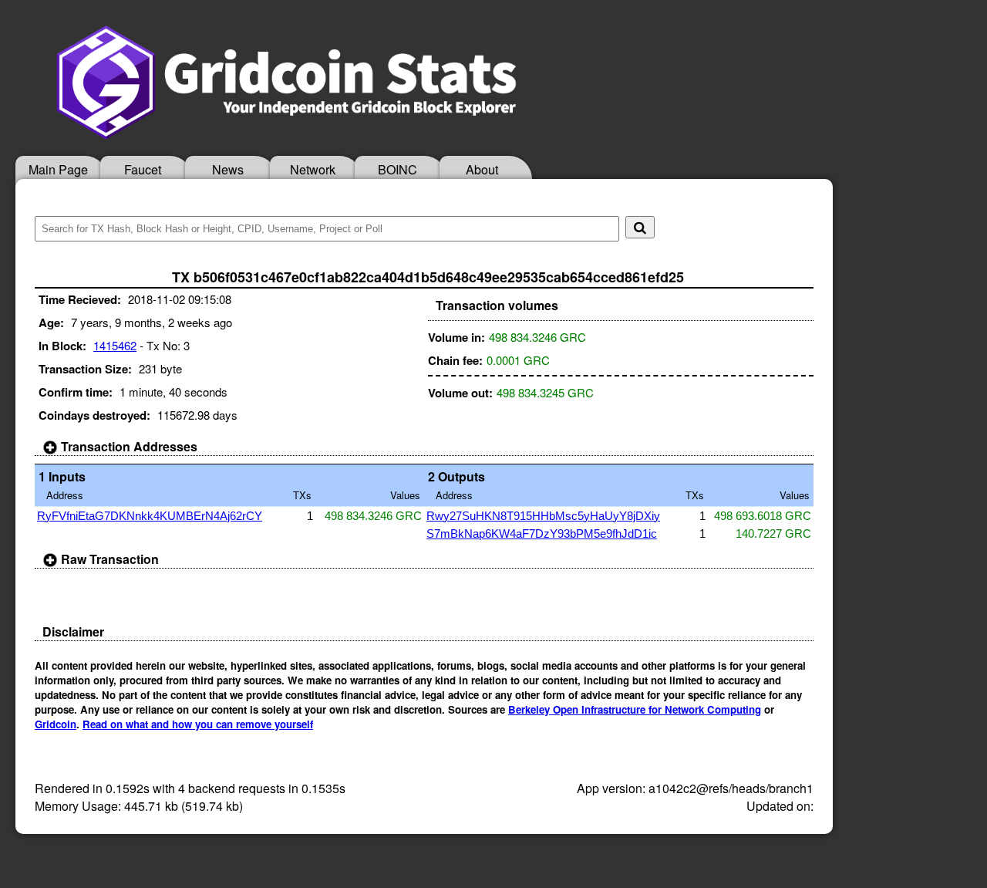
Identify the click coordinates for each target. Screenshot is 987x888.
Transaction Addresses (127, 446)
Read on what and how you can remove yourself (198, 724)
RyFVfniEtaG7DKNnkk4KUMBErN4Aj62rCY (149, 515)
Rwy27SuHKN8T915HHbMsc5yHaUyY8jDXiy (543, 515)
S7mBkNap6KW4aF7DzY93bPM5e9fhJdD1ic (541, 533)
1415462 (114, 345)
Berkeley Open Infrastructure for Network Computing (634, 709)
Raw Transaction (108, 559)
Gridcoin (55, 724)
